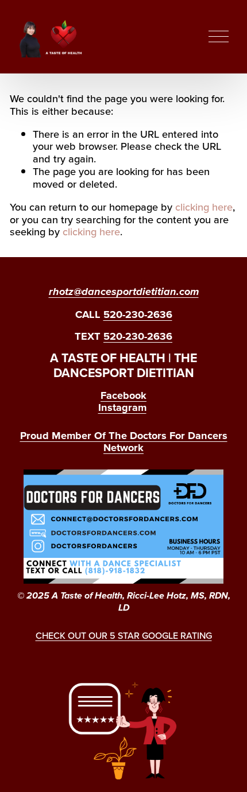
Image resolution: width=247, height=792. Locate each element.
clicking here (204, 206)
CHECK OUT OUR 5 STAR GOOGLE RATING (124, 635)
